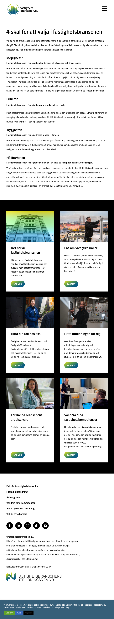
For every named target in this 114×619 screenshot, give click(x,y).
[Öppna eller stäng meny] (104, 8)
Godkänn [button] (9, 613)
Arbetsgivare (13, 497)
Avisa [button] (19, 613)
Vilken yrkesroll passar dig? (21, 508)
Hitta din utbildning (17, 491)
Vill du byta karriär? (16, 513)
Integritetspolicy (62, 607)
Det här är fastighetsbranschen (22, 486)
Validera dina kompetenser (20, 502)
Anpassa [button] (28, 613)
